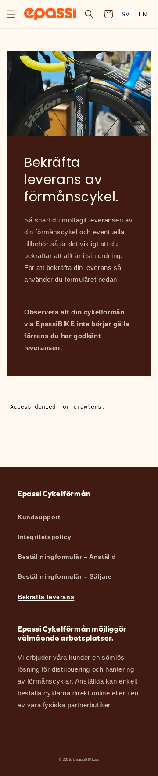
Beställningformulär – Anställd (67, 556)
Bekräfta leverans (46, 596)
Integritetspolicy (44, 536)
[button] (11, 14)
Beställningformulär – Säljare (64, 576)
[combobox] (125, 14)
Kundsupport (39, 517)
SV (126, 14)
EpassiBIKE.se (86, 759)
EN (143, 14)
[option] (142, 14)
